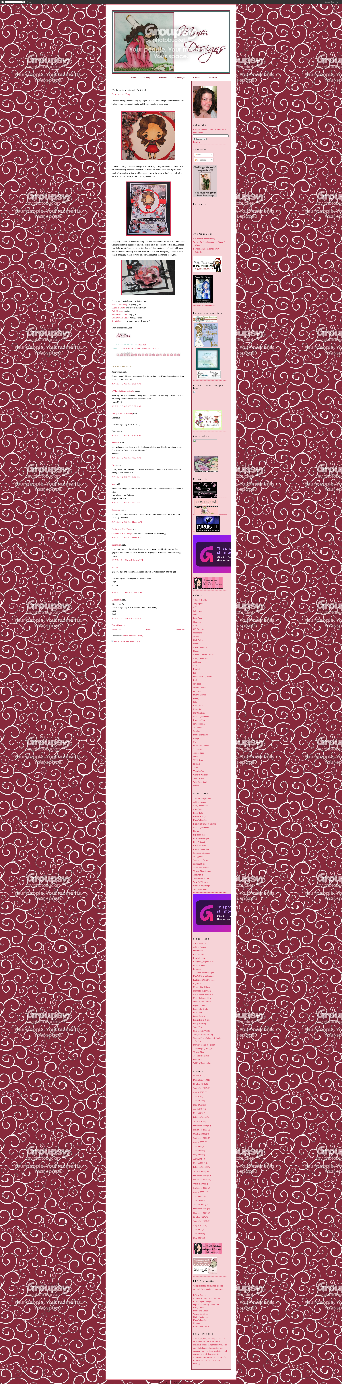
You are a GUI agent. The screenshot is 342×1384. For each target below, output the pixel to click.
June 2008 (197, 1200)
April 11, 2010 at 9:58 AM (127, 592)
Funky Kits (198, 813)
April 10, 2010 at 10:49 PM (127, 560)
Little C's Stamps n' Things (204, 824)
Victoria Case (199, 771)
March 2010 (198, 1113)
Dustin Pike (198, 951)
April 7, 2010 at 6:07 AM (126, 406)
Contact (196, 77)
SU (194, 742)
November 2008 (200, 1179)
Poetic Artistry (199, 1016)
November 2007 (200, 1213)
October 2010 (199, 1084)
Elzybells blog (199, 958)
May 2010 (197, 1105)
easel (131, 349)
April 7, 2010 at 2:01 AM (126, 384)
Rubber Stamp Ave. (201, 849)
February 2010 (199, 1117)
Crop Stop (197, 809)
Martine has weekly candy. (204, 238)
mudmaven (116, 545)
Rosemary (116, 510)
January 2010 (199, 1121)
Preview (196, 142)
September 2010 (200, 1088)
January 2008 (199, 1204)
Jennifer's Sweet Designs (203, 972)
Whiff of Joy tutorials (202, 1063)
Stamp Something (200, 735)
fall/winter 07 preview (202, 676)
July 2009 (197, 1146)
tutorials (196, 764)
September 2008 (200, 1188)
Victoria (115, 567)
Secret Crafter (117, 321)
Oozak (196, 831)
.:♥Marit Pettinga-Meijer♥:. (123, 391)
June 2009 (197, 1150)
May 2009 (197, 1155)
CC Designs (198, 629)
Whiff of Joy (198, 778)
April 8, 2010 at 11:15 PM (127, 538)
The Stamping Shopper (203, 1048)
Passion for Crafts (200, 1009)
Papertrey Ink (199, 835)
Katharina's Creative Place (204, 980)
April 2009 (197, 1159)
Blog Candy (198, 618)
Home (133, 77)
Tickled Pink (198, 753)
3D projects (198, 604)
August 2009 (198, 1142)
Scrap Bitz (197, 1027)
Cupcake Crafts (118, 308)
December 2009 (200, 1125)
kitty (195, 702)
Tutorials (163, 77)
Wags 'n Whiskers (200, 775)
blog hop (197, 622)
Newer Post (116, 630)
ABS (195, 607)
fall (194, 673)
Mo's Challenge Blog (202, 998)
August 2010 (198, 1092)
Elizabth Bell (198, 954)
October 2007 (199, 1217)
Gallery (147, 77)
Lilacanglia (116, 600)
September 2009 (200, 1138)
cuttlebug (197, 662)
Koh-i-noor (198, 705)
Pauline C (116, 442)
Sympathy (197, 749)
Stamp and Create (200, 860)
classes (196, 636)
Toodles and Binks (201, 878)
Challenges (180, 77)
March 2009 (198, 1163)
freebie (196, 680)
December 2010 (200, 1080)
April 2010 (197, 1109)
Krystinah (197, 983)
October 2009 (199, 1134)
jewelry (196, 698)
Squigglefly (198, 856)
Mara (114, 484)
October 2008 (199, 1184)
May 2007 (197, 1238)
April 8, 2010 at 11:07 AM (127, 522)
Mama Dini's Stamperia (203, 994)
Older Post (180, 630)
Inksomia (197, 969)
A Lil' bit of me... (200, 943)
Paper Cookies (199, 1005)
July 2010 (197, 1096)
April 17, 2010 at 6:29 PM (127, 618)
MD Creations (199, 713)
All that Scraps (199, 802)
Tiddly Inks (198, 760)
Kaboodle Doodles (119, 314)
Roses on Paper (199, 720)
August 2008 (198, 1192)
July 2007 (197, 1229)
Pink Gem (197, 1012)
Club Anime (198, 640)
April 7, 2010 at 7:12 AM (126, 435)
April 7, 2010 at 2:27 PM (126, 477)
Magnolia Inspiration (202, 991)
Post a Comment (118, 625)
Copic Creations (200, 647)
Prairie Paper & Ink (201, 1020)
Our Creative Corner (202, 1001)
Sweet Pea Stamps (201, 746)
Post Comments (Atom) (133, 636)
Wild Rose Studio (200, 782)
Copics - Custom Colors (203, 654)
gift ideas (197, 684)
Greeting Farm (142, 349)
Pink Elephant (117, 311)
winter (196, 786)
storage (196, 738)
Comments (201, 160)
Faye (114, 465)
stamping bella (199, 864)
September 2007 (200, 1221)
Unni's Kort (198, 1059)
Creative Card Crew (120, 318)
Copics (123, 349)
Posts (199, 154)
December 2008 (200, 1175)
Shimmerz (197, 727)
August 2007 (198, 1225)
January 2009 (199, 1171)
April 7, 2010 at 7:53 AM (126, 458)
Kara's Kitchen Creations (203, 976)
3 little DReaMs (200, 600)
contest (196, 644)
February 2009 (199, 1167)
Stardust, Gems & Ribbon (204, 1045)
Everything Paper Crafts (203, 961)
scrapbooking (199, 724)
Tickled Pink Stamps (202, 871)
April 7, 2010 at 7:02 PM (126, 503)
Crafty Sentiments (200, 658)
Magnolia (197, 709)
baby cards (197, 611)
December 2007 (200, 1209)
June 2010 (197, 1100)
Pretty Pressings (200, 1023)
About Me (212, 77)
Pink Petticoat (199, 842)
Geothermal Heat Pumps (122, 529)
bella (195, 614)
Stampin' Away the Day (203, 1034)
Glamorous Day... (122, 94)
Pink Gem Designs (201, 838)
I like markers (199, 965)
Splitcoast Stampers (201, 853)
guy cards (197, 691)
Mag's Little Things (201, 987)
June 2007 (197, 1234)
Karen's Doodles (200, 820)
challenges (197, 633)
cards (195, 625)
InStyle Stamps (199, 695)
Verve (195, 767)
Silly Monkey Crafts (201, 1031)
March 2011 (198, 1075)
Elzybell (196, 669)
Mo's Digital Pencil (201, 716)
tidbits (155, 349)
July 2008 (197, 1196)
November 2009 (200, 1130)
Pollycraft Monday (119, 304)
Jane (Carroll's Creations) (122, 413)
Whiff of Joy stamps (201, 886)
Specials (196, 731)
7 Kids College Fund (202, 798)
